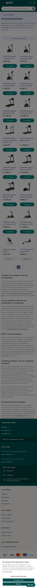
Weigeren (18, 584)
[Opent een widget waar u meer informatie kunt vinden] (30, 585)
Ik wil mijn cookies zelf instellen (18, 576)
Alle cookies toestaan (18, 580)
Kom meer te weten (7, 571)
